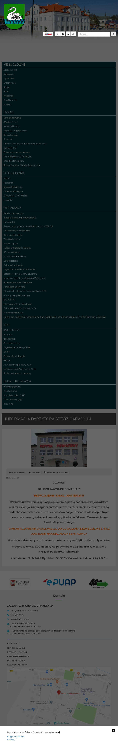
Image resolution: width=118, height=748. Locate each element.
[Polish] (50, 34)
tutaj (57, 732)
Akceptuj (11, 739)
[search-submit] (113, 33)
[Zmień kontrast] (73, 33)
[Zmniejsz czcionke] (57, 33)
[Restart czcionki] (62, 33)
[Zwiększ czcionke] (68, 33)
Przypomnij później (15, 736)
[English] (46, 34)
